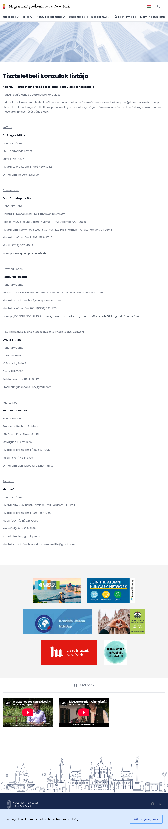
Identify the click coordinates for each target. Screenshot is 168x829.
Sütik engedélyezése (146, 819)
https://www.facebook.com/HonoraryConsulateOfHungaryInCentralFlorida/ (93, 316)
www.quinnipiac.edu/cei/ (29, 253)
